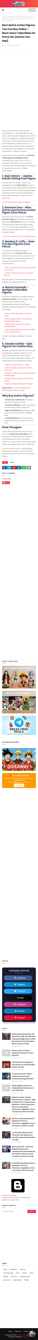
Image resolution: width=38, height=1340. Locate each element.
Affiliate (9, 17)
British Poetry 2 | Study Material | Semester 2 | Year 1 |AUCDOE (23, 1052)
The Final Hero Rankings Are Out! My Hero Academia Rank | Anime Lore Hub (23, 1064)
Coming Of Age (8, 1273)
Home (4, 17)
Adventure (13, 1269)
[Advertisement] (19, 560)
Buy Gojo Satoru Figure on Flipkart (18, 202)
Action (5, 1269)
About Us (18, 1331)
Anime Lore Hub (22, 1335)
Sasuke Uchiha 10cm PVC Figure (17, 365)
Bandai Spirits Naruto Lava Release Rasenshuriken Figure (18, 320)
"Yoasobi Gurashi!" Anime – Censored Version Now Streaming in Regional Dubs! (23, 1076)
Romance (14, 1276)
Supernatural (17, 1280)
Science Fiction (25, 1276)
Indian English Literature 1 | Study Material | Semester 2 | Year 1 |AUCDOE (23, 1088)
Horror (31, 1273)
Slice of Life (6, 1280)
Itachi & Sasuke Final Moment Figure (19, 384)
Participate (19, 785)
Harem (24, 1273)
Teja (4, 45)
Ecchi (18, 1273)
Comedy (22, 1269)
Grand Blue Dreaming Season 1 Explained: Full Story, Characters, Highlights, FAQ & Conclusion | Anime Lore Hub (23, 1166)
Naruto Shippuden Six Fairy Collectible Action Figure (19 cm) (19, 330)
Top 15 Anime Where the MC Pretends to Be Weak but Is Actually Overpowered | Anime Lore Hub (23, 1136)
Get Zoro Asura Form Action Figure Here (20, 236)
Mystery (5, 1276)
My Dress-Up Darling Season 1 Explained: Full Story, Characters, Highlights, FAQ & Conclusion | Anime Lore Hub (23, 1122)
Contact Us (27, 1331)
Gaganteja (25, 1337)
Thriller (26, 1280)
